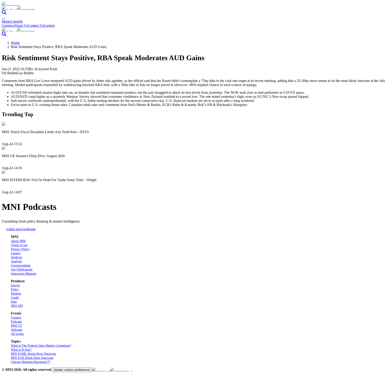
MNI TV (16, 325)
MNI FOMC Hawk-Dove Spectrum (33, 353)
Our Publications (21, 269)
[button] (195, 8)
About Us (21, 25)
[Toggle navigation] (3, 18)
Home (15, 43)
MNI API (17, 305)
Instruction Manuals (23, 273)
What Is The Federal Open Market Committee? (41, 345)
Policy (15, 289)
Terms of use (19, 245)
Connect (8, 25)
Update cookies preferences (72, 370)
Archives (16, 257)
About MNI (18, 241)
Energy (15, 285)
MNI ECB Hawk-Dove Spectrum (32, 358)
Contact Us (36, 25)
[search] (4, 13)
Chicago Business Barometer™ (30, 362)
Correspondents (21, 265)
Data (14, 301)
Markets (16, 293)
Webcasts (16, 329)
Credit (15, 297)
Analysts (16, 261)
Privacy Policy (20, 249)
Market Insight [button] (12, 21)
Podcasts (16, 321)
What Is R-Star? (21, 349)
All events (17, 334)
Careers (49, 25)
